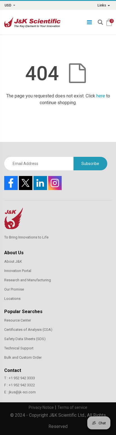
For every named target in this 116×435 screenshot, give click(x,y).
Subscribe (90, 163)
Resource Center (17, 320)
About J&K (13, 261)
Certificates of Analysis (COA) (28, 329)
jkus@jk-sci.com (22, 392)
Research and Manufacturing (27, 280)
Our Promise (14, 289)
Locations (12, 298)
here (100, 96)
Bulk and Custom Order (23, 357)
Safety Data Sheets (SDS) (25, 339)
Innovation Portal (17, 271)
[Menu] (89, 22)
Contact (12, 370)
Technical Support (19, 348)
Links (101, 5)
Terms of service (72, 407)
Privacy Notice (41, 407)
